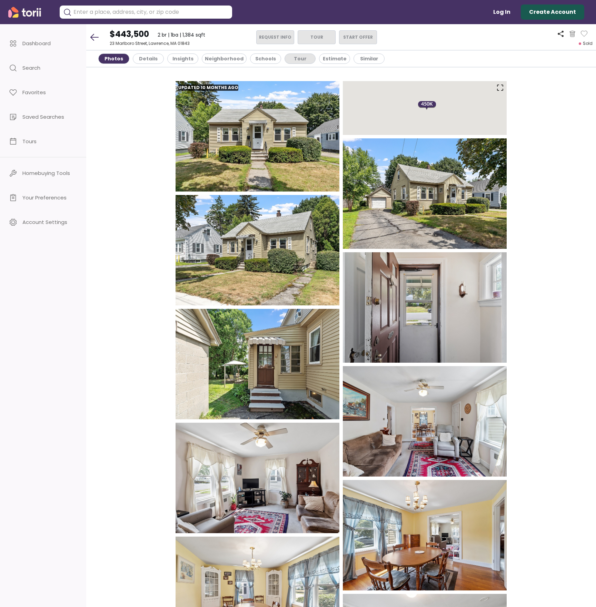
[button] (43, 43)
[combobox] (151, 12)
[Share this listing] (560, 33)
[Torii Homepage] (29, 12)
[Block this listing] (572, 34)
